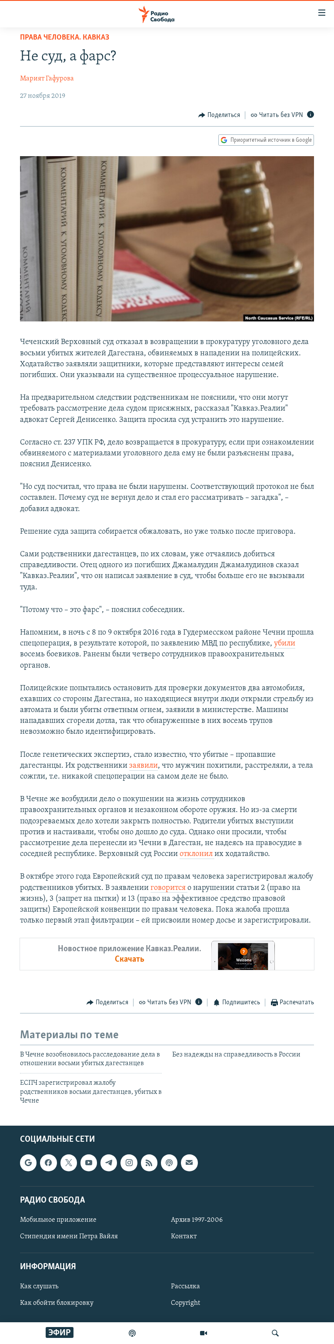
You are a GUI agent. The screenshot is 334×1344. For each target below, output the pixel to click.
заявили (143, 766)
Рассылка (185, 1286)
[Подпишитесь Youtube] (88, 1162)
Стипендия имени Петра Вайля (69, 1236)
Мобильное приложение (58, 1220)
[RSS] (149, 1162)
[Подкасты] (169, 1162)
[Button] (219, 115)
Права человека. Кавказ (64, 38)
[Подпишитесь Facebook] (48, 1162)
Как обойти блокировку (57, 1303)
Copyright (185, 1303)
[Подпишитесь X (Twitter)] (68, 1162)
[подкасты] (132, 1333)
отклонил (197, 854)
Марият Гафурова (47, 78)
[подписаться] (189, 1162)
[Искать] (275, 1333)
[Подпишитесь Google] (28, 1162)
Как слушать (39, 1286)
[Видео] (203, 1333)
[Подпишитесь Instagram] (128, 1162)
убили (284, 644)
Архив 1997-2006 (197, 1220)
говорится (168, 888)
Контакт (184, 1236)
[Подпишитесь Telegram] (108, 1162)
